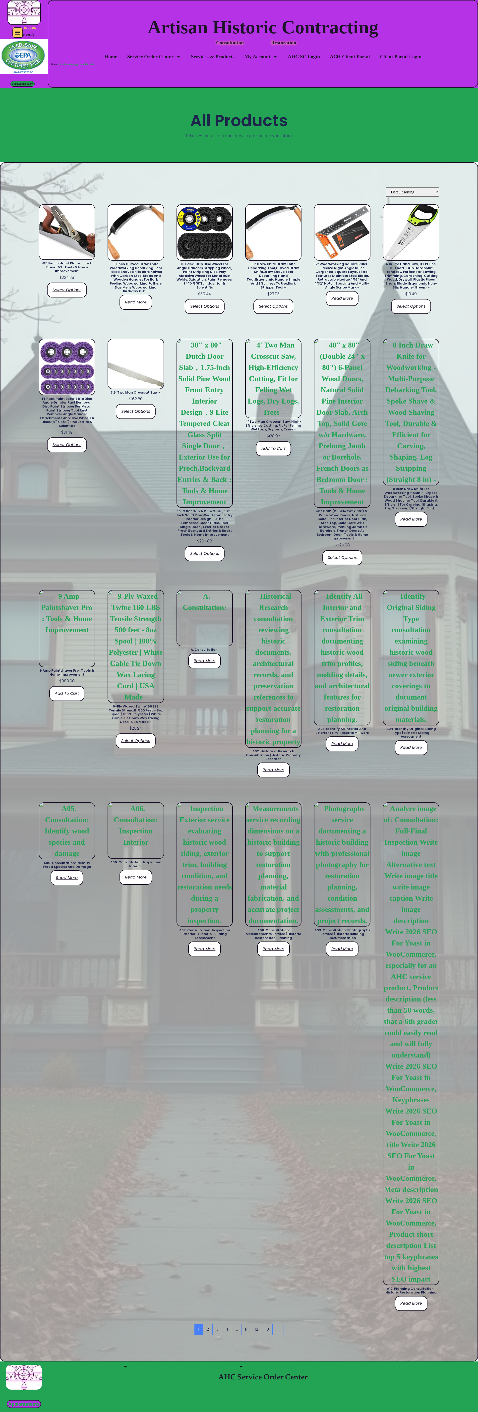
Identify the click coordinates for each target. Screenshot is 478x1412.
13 (267, 1329)
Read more (136, 302)
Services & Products (213, 56)
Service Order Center (150, 56)
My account (223, 1366)
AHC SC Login (304, 56)
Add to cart (273, 448)
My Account (257, 56)
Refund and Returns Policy (359, 1366)
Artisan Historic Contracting (263, 27)
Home (110, 56)
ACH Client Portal (350, 56)
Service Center (104, 1366)
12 (256, 1329)
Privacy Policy (306, 1366)
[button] (17, 32)
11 (246, 1329)
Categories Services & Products (169, 1366)
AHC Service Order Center (263, 1377)
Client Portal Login (400, 56)
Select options (67, 290)
